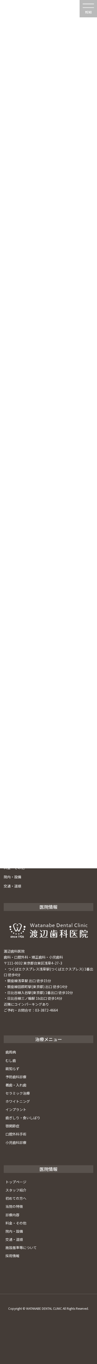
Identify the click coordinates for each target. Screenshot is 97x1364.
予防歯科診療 (15, 1076)
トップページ (15, 1181)
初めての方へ (15, 1198)
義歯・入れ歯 (15, 1084)
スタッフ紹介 (15, 1190)
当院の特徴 (14, 1206)
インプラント (15, 1109)
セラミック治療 (17, 1093)
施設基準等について (21, 1247)
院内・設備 (12, 876)
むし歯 (10, 1060)
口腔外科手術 (15, 1134)
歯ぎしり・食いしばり (22, 1117)
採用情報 (12, 1255)
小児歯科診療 (15, 1142)
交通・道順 (12, 885)
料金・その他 (15, 1223)
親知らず (12, 1068)
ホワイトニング (17, 1101)
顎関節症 (12, 1125)
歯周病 (10, 1052)
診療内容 (12, 1214)
